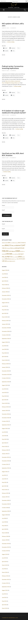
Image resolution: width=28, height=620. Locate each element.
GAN (10, 251)
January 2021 (5, 496)
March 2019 (4, 565)
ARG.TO (20, 242)
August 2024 (5, 342)
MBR (10, 254)
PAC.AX (4, 257)
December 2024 (5, 327)
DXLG (11, 248)
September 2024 (5, 338)
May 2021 (4, 482)
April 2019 (4, 561)
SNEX (10, 259)
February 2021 (5, 493)
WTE (14, 261)
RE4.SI (17, 256)
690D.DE (3, 242)
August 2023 (5, 385)
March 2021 (4, 489)
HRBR (17, 251)
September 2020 (5, 511)
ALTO (11, 242)
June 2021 (4, 478)
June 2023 (4, 392)
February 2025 (5, 320)
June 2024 (4, 349)
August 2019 (5, 554)
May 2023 (4, 396)
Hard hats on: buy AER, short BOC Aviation (13, 154)
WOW (8, 261)
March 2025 (4, 317)
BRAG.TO (8, 245)
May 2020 (4, 525)
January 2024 (5, 367)
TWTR (20, 259)
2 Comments (13, 27)
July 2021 (4, 475)
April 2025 (4, 313)
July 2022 (4, 432)
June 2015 (4, 597)
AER (9, 242)
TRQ (17, 259)
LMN (7, 254)
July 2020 (4, 518)
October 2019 (5, 550)
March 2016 (4, 572)
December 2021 (5, 457)
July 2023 (4, 388)
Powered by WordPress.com (10, 617)
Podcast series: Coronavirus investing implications (12, 67)
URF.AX (4, 261)
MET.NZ (13, 254)
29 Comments (13, 157)
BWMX (18, 245)
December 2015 (5, 579)
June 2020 (4, 522)
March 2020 (4, 532)
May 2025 (4, 309)
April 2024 (4, 356)
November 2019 (5, 547)
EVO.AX (21, 248)
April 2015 (4, 604)
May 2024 (4, 353)
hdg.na (13, 251)
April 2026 (4, 281)
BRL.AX (13, 245)
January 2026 (5, 291)
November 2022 (5, 417)
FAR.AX (5, 251)
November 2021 (5, 460)
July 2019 (4, 557)
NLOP (22, 254)
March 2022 (4, 446)
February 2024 (5, 363)
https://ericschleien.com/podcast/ (12, 81)
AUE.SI (24, 242)
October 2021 (5, 464)
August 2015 (5, 590)
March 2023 (4, 403)
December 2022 (5, 414)
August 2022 (5, 428)
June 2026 (4, 277)
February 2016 (5, 575)
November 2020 (5, 504)
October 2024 (5, 335)
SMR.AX (7, 259)
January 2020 (5, 540)
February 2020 (5, 536)
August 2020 (5, 514)
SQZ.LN (12, 259)
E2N (14, 248)
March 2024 (4, 360)
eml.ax (17, 248)
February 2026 (5, 288)
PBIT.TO (9, 257)
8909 (6, 242)
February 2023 (5, 406)
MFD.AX (16, 254)
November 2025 (5, 299)
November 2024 (5, 331)
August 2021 (5, 471)
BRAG (3, 245)
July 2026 (4, 273)
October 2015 (5, 583)
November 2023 (5, 374)
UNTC (23, 259)
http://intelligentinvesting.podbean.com (11, 82)
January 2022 (5, 453)
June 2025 (4, 306)
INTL (24, 251)
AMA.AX (13, 242)
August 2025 (5, 302)
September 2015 (5, 586)
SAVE (20, 257)
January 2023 (5, 410)
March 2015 (4, 608)
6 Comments (13, 115)
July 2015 (4, 593)
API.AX (17, 242)
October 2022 (5, 421)
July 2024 (4, 345)
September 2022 (5, 424)
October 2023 (5, 378)
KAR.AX (3, 254)
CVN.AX (8, 248)
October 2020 (5, 507)
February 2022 (5, 450)
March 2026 (4, 284)
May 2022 (4, 439)
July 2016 (4, 568)
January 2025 (5, 324)
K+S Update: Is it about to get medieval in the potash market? (14, 112)
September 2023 (5, 381)
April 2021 (4, 486)
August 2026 (5, 270)
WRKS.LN (11, 261)
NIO (19, 254)
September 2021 (5, 468)
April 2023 (4, 399)
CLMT (22, 245)
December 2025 (5, 295)
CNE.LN (4, 248)
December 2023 (5, 371)
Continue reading (10, 41)
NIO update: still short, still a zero (13, 25)
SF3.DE (23, 256)
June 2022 (4, 435)
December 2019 (5, 543)
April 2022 (4, 442)
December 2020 (5, 500)
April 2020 (4, 529)
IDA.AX (21, 251)
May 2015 (4, 601)
